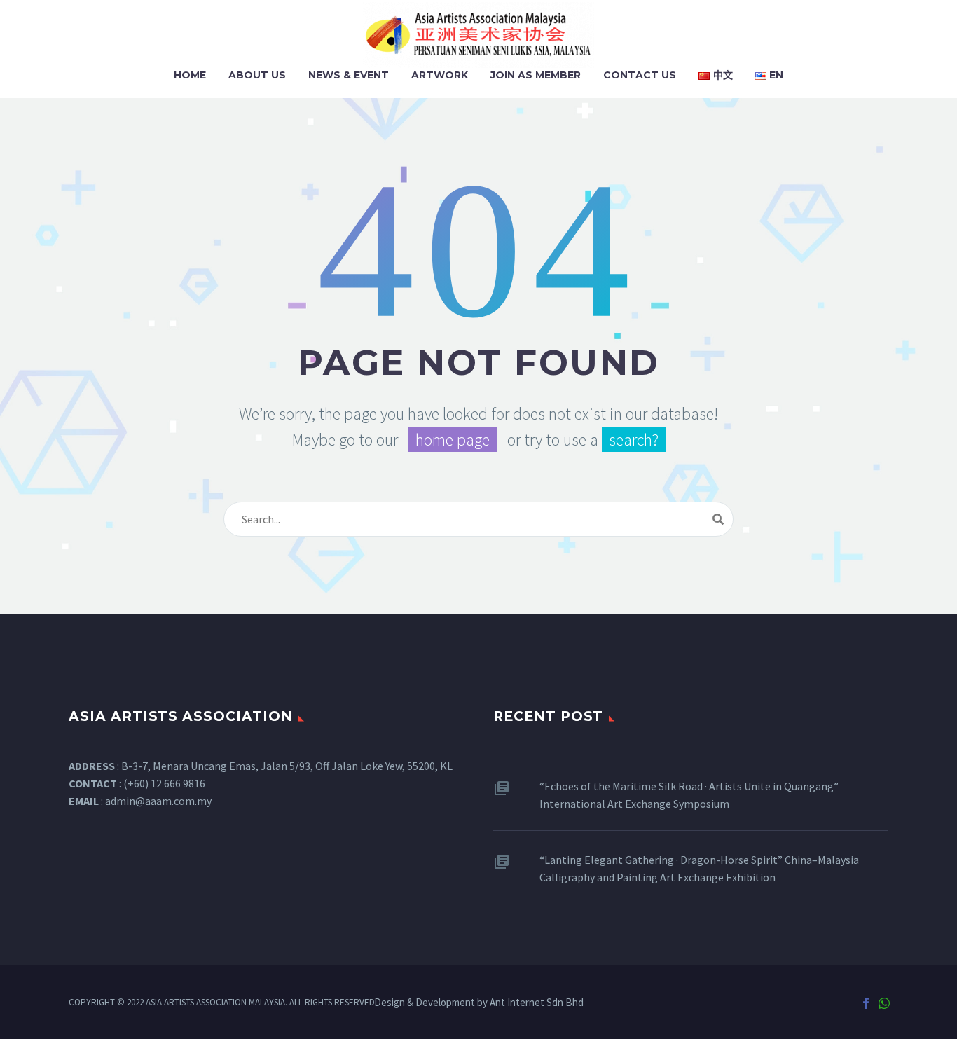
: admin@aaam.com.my (140, 801)
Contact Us (639, 75)
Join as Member (535, 75)
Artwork (439, 75)
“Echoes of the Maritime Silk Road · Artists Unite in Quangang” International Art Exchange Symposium (689, 795)
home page (452, 439)
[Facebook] (866, 1003)
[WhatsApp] (884, 1003)
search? (634, 439)
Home (190, 75)
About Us (257, 75)
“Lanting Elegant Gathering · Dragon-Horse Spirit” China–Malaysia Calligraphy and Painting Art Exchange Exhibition (699, 868)
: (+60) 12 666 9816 (137, 783)
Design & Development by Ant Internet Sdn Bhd (479, 1003)
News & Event (348, 75)
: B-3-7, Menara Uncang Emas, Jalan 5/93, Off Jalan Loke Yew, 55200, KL (261, 766)
